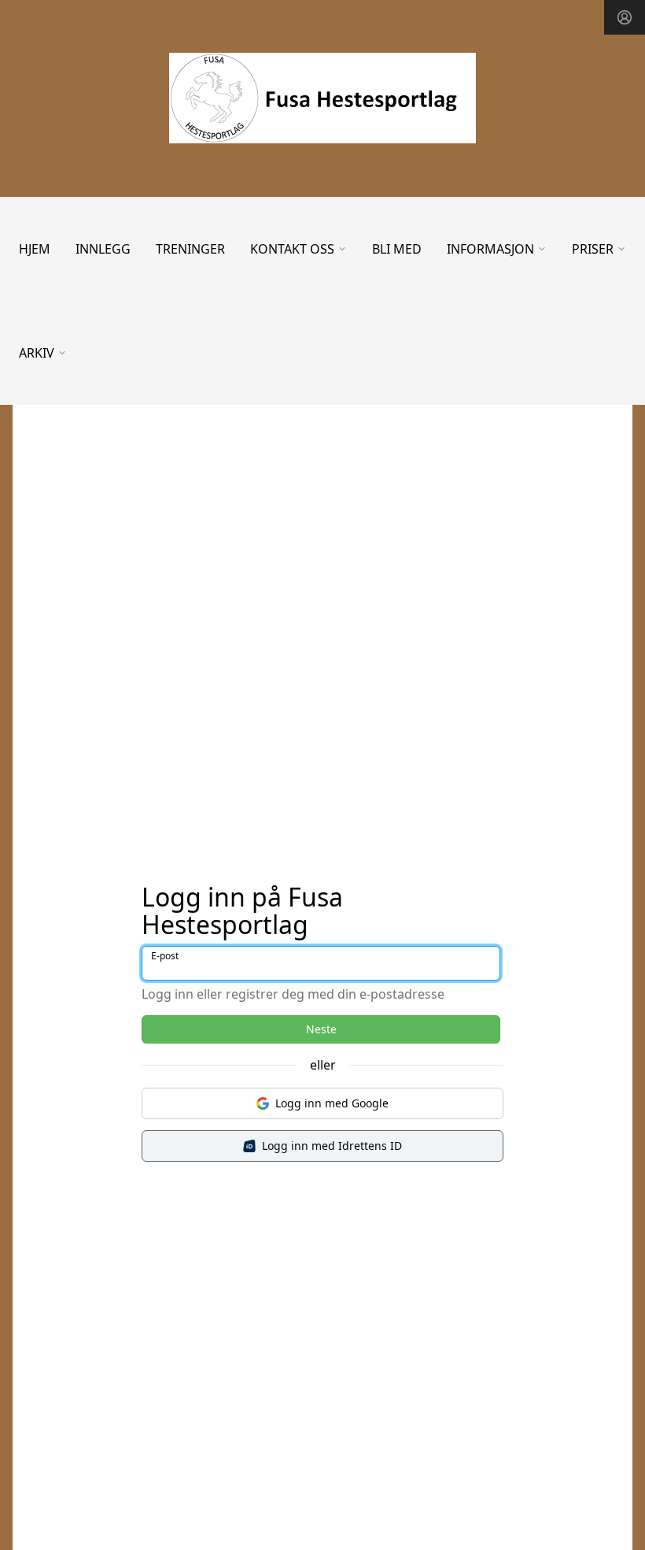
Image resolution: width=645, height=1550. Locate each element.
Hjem (34, 249)
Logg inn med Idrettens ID (332, 1145)
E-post (165, 955)
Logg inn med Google (332, 1103)
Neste (321, 1029)
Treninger (190, 249)
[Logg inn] (624, 17)
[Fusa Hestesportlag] (322, 98)
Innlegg (103, 249)
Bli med (397, 249)
